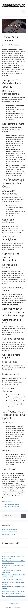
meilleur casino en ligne (9, 532)
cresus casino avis (14, 603)
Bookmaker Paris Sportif (12, 506)
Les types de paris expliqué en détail (13, 596)
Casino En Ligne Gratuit (11, 504)
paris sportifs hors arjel (9, 529)
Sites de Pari (8, 502)
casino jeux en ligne (8, 534)
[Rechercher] (23, 516)
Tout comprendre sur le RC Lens (12, 579)
